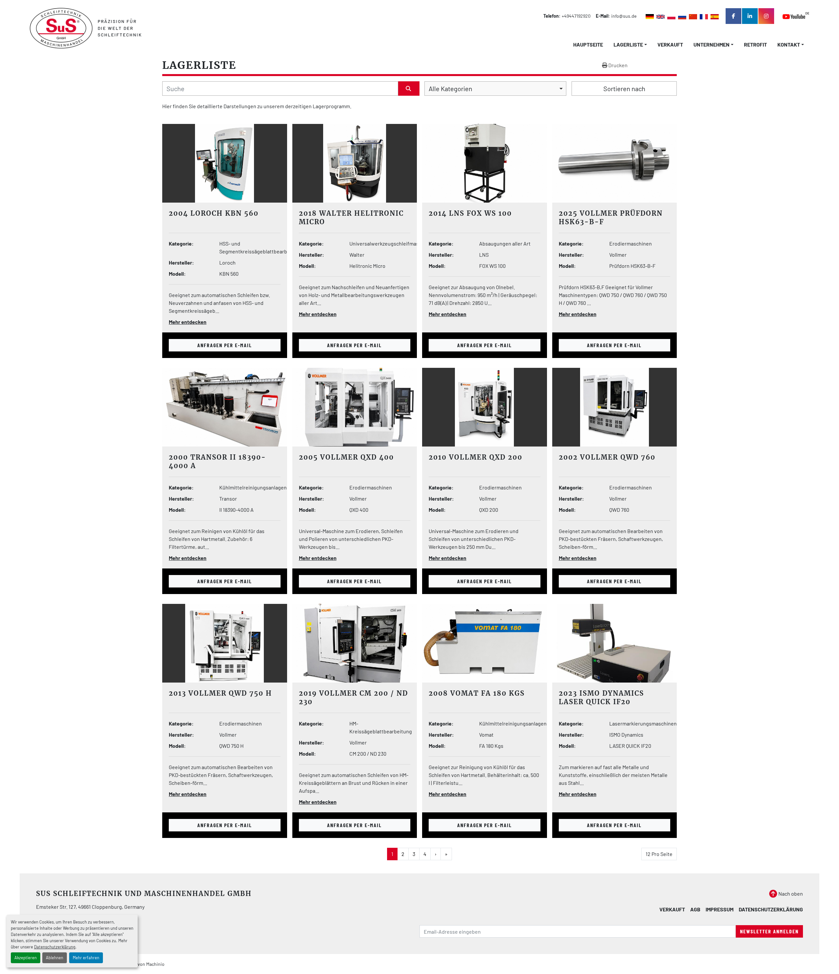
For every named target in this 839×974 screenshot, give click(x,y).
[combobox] (495, 88)
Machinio (155, 964)
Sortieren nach (624, 88)
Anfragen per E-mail (224, 345)
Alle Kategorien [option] (450, 88)
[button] (630, 45)
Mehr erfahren (86, 957)
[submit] (409, 88)
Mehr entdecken (187, 322)
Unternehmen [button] (711, 44)
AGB (695, 909)
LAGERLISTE (628, 44)
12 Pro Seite (659, 854)
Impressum (719, 909)
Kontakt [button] (788, 44)
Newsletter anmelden (769, 931)
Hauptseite (588, 44)
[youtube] (795, 16)
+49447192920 (576, 16)
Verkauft (670, 44)
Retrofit (755, 44)
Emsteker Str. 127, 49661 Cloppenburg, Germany (90, 907)
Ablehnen (54, 957)
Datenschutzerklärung (54, 946)
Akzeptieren (25, 957)
